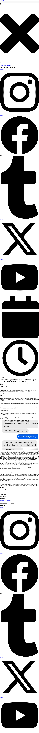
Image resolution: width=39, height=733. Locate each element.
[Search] (0, 62)
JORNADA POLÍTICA (5, 65)
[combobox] (4, 4)
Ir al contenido (2, 0)
